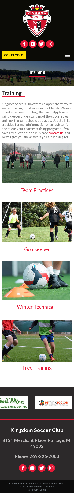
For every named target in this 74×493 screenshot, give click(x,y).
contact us (56, 133)
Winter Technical (35, 307)
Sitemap (33, 489)
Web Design (26, 486)
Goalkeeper (37, 249)
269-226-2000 (44, 456)
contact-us (14, 55)
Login (43, 489)
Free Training (37, 368)
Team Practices (37, 190)
